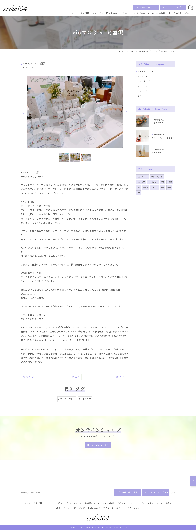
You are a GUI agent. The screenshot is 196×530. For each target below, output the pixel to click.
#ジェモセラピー (67, 399)
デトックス (143, 86)
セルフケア (141, 182)
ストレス (154, 187)
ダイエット (143, 76)
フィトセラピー (145, 81)
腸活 (162, 187)
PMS (138, 187)
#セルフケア (85, 399)
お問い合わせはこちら (146, 7)
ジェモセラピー (142, 177)
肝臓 (138, 192)
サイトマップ (133, 508)
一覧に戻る (74, 376)
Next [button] (126, 112)
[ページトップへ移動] (173, 492)
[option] (75, 112)
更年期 (169, 182)
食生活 (145, 187)
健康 (162, 182)
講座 (140, 95)
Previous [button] (23, 112)
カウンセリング (157, 177)
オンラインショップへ (173, 7)
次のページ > (121, 376)
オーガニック (153, 182)
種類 (169, 187)
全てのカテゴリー (146, 71)
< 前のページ (28, 376)
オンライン (143, 91)
